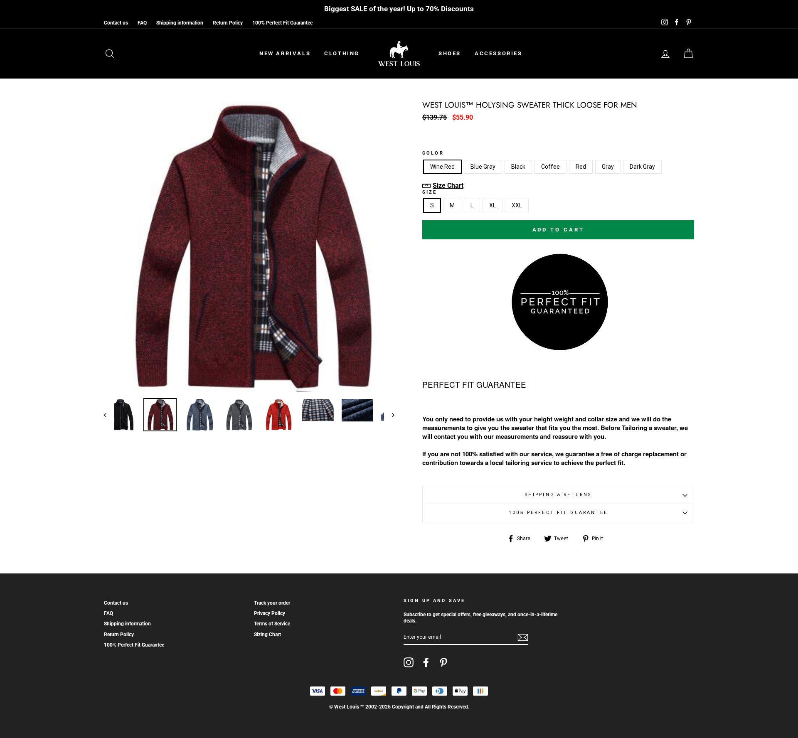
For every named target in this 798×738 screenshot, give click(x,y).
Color (433, 153)
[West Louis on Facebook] (426, 662)
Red (581, 166)
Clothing (342, 53)
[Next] (389, 414)
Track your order (272, 603)
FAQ (142, 23)
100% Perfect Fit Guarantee (282, 23)
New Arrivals (284, 53)
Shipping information (179, 23)
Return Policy (228, 23)
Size (429, 192)
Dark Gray (642, 166)
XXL (517, 205)
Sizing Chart (267, 634)
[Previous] (109, 414)
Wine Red (442, 166)
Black (518, 166)
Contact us (116, 23)
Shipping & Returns (558, 494)
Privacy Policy (269, 613)
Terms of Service (272, 624)
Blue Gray (482, 166)
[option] (249, 246)
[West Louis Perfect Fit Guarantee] (558, 348)
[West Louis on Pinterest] (443, 662)
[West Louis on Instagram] (409, 662)
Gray (608, 166)
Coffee (550, 166)
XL (492, 205)
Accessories (498, 53)
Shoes (449, 53)
